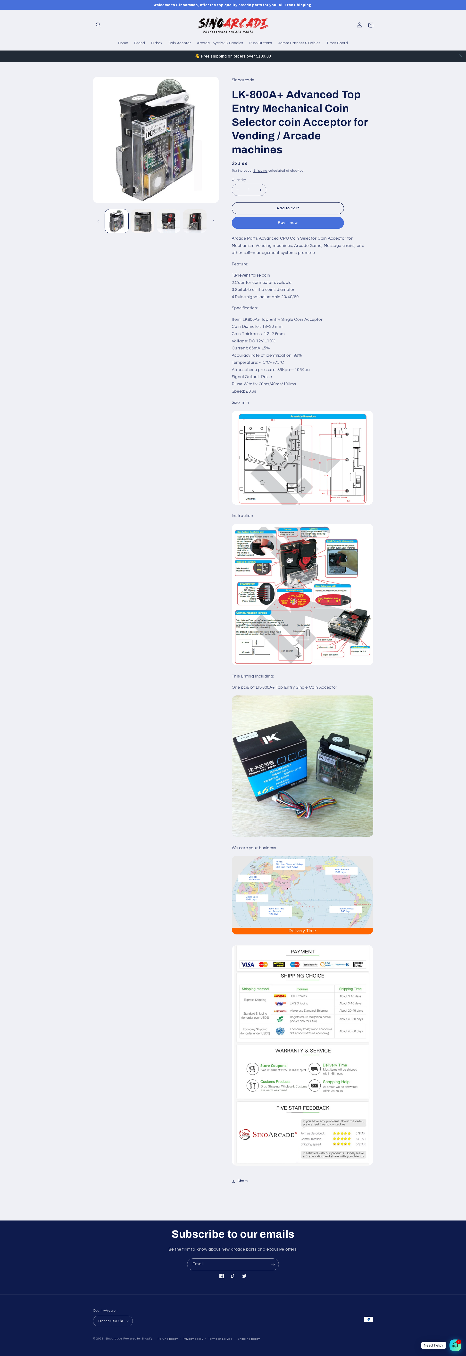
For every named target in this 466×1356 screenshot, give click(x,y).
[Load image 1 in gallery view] (116, 221)
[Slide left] (98, 221)
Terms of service (220, 1339)
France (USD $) (110, 1321)
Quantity (239, 180)
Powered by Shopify (138, 1338)
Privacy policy (193, 1339)
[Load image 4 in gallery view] (195, 221)
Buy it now (288, 223)
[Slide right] (213, 221)
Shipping (260, 171)
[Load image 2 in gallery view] (142, 221)
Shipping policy (249, 1339)
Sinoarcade (113, 1338)
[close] (460, 55)
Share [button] (243, 1181)
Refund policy (168, 1339)
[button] (98, 25)
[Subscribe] (273, 1264)
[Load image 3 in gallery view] (169, 221)
